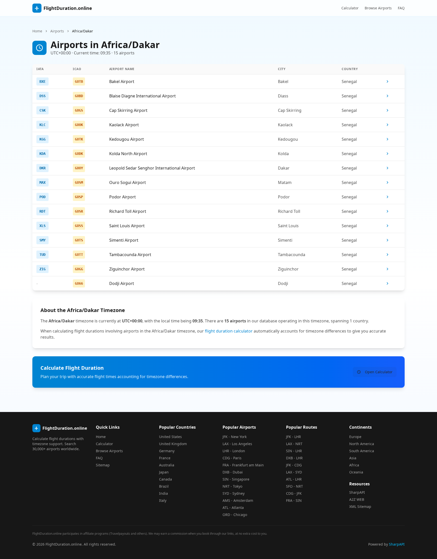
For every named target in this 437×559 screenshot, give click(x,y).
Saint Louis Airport (127, 226)
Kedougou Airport (126, 139)
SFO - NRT (294, 486)
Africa (354, 465)
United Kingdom (173, 443)
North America (361, 443)
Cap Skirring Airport (128, 110)
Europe (355, 436)
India (163, 493)
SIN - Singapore (236, 479)
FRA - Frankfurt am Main (243, 465)
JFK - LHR (293, 436)
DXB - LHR (294, 458)
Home (37, 31)
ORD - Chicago (235, 514)
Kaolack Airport (124, 125)
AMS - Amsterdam (238, 500)
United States (170, 436)
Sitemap (103, 465)
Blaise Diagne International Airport (142, 96)
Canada (165, 479)
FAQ (401, 8)
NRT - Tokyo (232, 486)
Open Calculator (378, 371)
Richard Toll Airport (127, 211)
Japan (164, 472)
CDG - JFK (294, 493)
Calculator (350, 8)
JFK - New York (235, 436)
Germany (166, 450)
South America (361, 450)
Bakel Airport (121, 81)
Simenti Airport (123, 240)
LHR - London (234, 450)
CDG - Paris (232, 458)
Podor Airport (122, 197)
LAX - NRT (294, 443)
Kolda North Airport (128, 153)
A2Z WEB (356, 499)
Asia (352, 458)
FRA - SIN (294, 500)
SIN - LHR (294, 450)
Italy (162, 500)
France (164, 458)
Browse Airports (378, 8)
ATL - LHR (294, 479)
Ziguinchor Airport (127, 269)
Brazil (164, 486)
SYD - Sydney (234, 493)
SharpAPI (357, 492)
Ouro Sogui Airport (127, 182)
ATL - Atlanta (233, 507)
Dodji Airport (121, 283)
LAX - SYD (294, 472)
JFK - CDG (294, 465)
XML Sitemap (360, 506)
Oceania (356, 472)
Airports (57, 31)
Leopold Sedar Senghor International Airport (152, 168)
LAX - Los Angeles (237, 443)
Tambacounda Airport (130, 254)
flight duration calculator (229, 331)
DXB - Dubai (233, 472)
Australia (166, 465)
